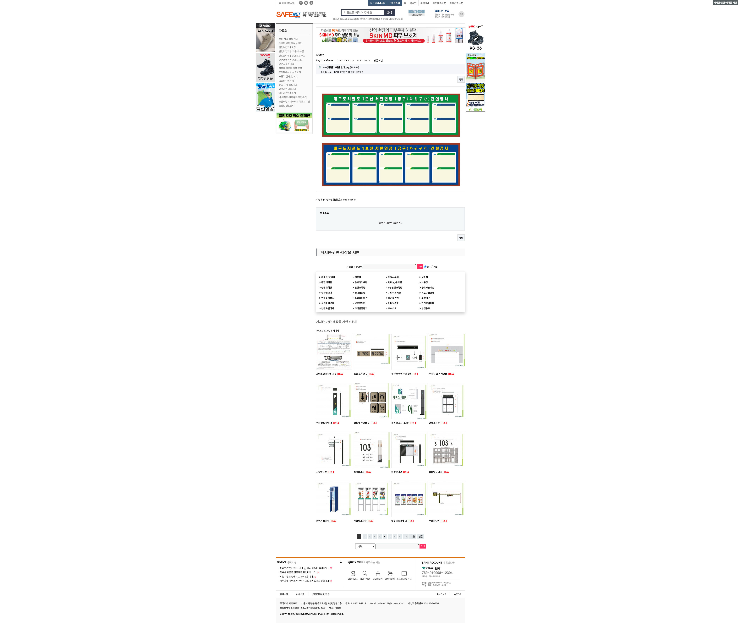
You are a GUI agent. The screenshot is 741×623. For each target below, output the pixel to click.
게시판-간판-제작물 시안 (290, 43)
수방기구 (425, 297)
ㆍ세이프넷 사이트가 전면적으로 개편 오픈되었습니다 (303, 580)
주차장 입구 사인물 (438, 373)
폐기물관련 (393, 297)
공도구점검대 (427, 292)
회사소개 (284, 594)
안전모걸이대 (427, 303)
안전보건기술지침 (287, 47)
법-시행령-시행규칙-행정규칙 (293, 97)
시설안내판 (321, 471)
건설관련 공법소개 (287, 88)
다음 (413, 536)
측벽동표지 (359, 471)
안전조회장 (326, 287)
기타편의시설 (394, 292)
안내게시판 (434, 422)
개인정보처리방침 (321, 594)
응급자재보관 (327, 303)
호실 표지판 (360, 373)
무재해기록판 (361, 282)
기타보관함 (393, 303)
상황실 (424, 277)
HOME (442, 594)
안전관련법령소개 (287, 93)
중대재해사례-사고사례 (290, 72)
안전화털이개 (327, 308)
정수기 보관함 (323, 520)
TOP (458, 594)
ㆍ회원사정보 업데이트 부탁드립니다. (296, 576)
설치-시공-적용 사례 (288, 39)
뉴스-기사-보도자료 (288, 84)
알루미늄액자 (399, 520)
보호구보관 (360, 303)
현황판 (358, 277)
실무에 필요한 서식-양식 (290, 68)
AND (436, 266)
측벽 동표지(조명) (400, 422)
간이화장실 (360, 292)
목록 (461, 79)
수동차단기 (434, 520)
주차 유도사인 (324, 422)
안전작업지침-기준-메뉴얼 (291, 51)
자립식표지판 (360, 520)
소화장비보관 (361, 297)
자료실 (283, 30)
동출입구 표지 (436, 471)
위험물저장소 (327, 297)
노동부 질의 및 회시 (288, 76)
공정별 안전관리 (286, 105)
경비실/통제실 (395, 282)
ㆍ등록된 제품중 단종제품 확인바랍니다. (297, 572)
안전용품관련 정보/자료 (290, 59)
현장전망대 (326, 292)
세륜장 (424, 282)
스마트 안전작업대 (326, 373)
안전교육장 (360, 287)
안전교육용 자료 (286, 63)
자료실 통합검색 (354, 266)
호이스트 (392, 308)
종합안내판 (397, 471)
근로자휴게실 (427, 287)
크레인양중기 (361, 308)
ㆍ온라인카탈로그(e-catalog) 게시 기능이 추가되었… (303, 568)
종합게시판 (326, 282)
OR (428, 266)
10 (405, 536)
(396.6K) (341, 67)
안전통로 (425, 308)
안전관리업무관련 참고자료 (292, 55)
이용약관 (300, 594)
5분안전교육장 (395, 287)
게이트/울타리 (328, 277)
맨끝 (421, 536)
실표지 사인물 (362, 422)
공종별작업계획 (286, 80)
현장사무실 (393, 277)
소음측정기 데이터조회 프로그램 (294, 101)
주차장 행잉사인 (401, 373)
